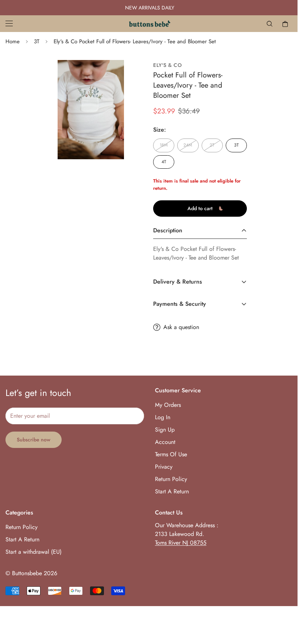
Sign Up (162, 429)
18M (161, 145)
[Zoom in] (106, 75)
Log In (160, 417)
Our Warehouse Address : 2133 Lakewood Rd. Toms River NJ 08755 (184, 534)
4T (161, 162)
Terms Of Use (168, 454)
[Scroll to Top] (279, 593)
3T (36, 41)
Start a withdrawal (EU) (33, 552)
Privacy (161, 466)
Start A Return (169, 491)
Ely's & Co (165, 65)
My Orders (165, 405)
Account (162, 442)
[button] (279, 23)
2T (208, 145)
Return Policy (168, 479)
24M (184, 145)
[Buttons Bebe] (147, 23)
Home (12, 41)
